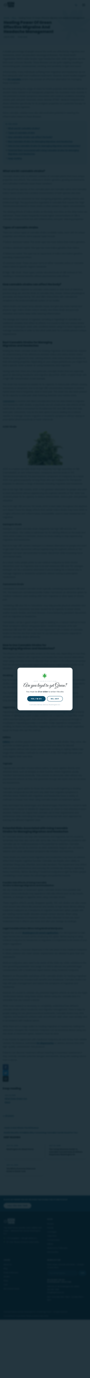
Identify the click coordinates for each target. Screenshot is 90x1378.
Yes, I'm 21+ (36, 699)
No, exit (55, 699)
